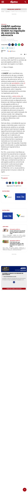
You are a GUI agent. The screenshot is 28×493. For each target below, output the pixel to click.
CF (24, 83)
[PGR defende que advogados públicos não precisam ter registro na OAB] (6, 243)
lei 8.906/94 (16, 83)
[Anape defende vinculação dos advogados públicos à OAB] (6, 231)
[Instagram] (14, 282)
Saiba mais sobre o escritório (14, 288)
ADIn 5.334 (17, 96)
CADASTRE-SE (23, 270)
